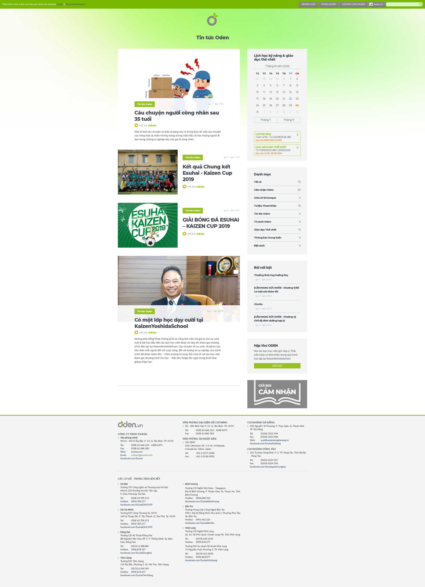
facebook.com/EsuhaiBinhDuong (202, 501)
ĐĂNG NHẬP (329, 4)
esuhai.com (137, 452)
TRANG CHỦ (308, 4)
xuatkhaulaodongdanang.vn (275, 440)
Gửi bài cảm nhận (277, 394)
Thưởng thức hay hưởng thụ (271, 275)
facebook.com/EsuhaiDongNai (136, 553)
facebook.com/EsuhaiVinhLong (201, 560)
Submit (420, 4)
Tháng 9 (288, 119)
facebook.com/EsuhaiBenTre (199, 523)
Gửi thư (277, 366)
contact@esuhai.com (142, 455)
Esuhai (60, 4)
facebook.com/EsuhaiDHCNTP (136, 505)
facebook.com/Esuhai (131, 458)
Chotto (258, 304)
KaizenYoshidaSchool (76, 4)
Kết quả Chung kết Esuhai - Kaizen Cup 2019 (207, 173)
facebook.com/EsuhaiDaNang (265, 443)
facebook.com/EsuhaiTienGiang (136, 575)
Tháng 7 (265, 119)
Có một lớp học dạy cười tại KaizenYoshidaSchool (168, 323)
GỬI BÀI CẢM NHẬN (353, 4)
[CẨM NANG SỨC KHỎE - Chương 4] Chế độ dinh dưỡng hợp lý (275, 318)
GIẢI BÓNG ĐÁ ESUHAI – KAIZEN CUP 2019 (211, 223)
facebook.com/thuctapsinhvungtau (268, 467)
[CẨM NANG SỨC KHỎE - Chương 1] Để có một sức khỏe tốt (276, 289)
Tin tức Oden (144, 104)
